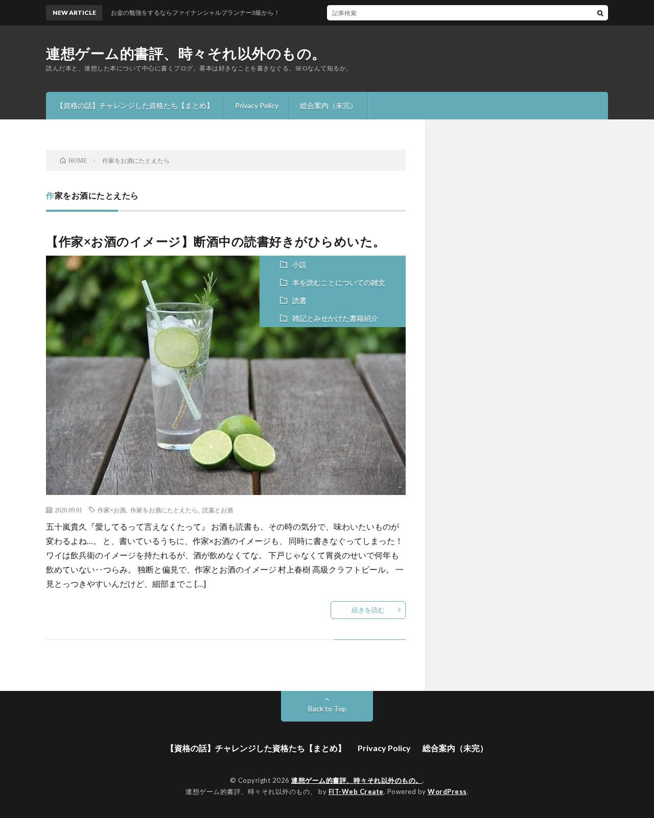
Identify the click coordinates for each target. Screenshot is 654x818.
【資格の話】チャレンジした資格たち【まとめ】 (135, 105)
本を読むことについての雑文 (338, 282)
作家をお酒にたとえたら (164, 510)
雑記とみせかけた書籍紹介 (335, 318)
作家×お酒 (112, 510)
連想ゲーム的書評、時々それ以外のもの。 (186, 53)
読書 (299, 300)
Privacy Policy (256, 105)
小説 (299, 264)
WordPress (447, 791)
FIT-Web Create (356, 791)
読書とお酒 (217, 510)
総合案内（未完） (328, 105)
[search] (600, 12)
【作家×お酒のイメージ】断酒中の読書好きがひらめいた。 (216, 241)
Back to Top (327, 708)
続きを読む (368, 610)
